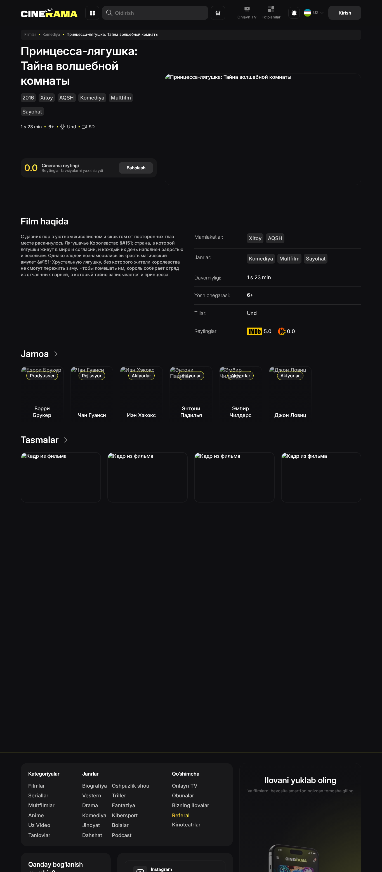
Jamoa (35, 353)
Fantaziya (123, 805)
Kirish (345, 13)
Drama (90, 805)
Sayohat (32, 111)
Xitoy (46, 97)
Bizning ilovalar (190, 805)
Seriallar (38, 795)
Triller (119, 795)
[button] (60, 477)
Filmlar (30, 34)
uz (316, 12)
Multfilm (121, 97)
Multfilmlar (41, 805)
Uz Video (39, 825)
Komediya (51, 34)
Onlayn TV (247, 17)
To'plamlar (271, 17)
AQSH (66, 97)
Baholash (136, 167)
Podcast (121, 835)
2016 (28, 97)
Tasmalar (40, 439)
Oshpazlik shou (130, 786)
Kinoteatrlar (186, 824)
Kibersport (125, 815)
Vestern (91, 795)
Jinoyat (91, 825)
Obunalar (183, 795)
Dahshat (92, 835)
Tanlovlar (39, 835)
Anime (36, 815)
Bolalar (120, 825)
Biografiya (94, 786)
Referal (181, 815)
